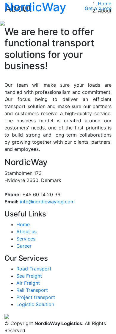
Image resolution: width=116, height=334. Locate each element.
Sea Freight (29, 276)
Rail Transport (32, 290)
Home (23, 224)
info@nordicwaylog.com (47, 202)
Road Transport (33, 269)
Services (25, 239)
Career (24, 246)
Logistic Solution (35, 304)
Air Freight (28, 283)
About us (26, 232)
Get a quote (98, 8)
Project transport (35, 297)
